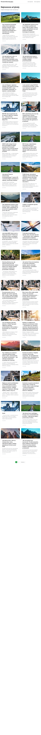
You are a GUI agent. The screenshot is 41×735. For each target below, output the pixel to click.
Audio (3, 413)
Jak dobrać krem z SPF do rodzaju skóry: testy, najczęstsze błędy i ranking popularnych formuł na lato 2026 (9, 443)
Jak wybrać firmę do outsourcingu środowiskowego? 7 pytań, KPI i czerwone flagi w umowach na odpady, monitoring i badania (10, 177)
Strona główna (37, 1)
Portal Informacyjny (7, 1)
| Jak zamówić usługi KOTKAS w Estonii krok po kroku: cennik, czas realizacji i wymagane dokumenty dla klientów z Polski (30, 88)
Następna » (23, 462)
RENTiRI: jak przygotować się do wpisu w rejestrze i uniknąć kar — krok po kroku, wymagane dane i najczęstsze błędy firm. (10, 116)
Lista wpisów (30, 1)
